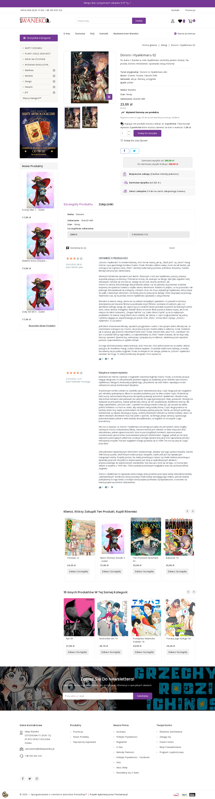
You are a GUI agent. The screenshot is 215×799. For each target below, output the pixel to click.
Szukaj (139, 20)
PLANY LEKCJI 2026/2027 (37, 53)
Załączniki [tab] (106, 204)
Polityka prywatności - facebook (133, 757)
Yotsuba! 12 (73, 557)
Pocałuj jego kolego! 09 (178, 638)
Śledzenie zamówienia (171, 731)
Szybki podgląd (91, 521)
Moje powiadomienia (170, 747)
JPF (26, 92)
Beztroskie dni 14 (108, 638)
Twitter (30, 779)
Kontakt (175, 10)
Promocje (190, 10)
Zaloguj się (165, 736)
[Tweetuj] (134, 150)
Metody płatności (125, 752)
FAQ (92, 33)
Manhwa (29, 70)
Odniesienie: (126, 98)
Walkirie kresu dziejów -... (35, 260)
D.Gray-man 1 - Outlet (33, 209)
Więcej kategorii (31, 98)
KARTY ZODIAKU (33, 48)
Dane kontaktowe (31, 725)
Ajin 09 (69, 638)
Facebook (23, 779)
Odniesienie (73, 220)
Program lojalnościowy (172, 752)
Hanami (29, 86)
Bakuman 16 (172, 557)
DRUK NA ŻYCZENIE (35, 59)
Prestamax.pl (121, 794)
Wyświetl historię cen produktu (140, 112)
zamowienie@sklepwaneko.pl (39, 748)
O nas (66, 33)
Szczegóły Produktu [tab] (78, 204)
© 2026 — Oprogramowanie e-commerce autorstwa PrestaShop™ (54, 794)
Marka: (123, 89)
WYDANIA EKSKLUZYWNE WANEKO (38, 64)
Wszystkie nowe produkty (42, 325)
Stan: (123, 94)
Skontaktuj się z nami (127, 772)
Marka (70, 214)
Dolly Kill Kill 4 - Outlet (33, 311)
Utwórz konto (167, 742)
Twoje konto (164, 725)
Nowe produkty (81, 736)
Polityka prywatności (126, 736)
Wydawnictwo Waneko (125, 33)
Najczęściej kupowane (84, 742)
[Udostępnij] (125, 150)
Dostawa (80, 33)
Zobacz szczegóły (78, 571)
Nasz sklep (122, 767)
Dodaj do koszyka (147, 133)
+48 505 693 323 (53, 10)
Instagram (37, 779)
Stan (69, 224)
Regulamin (121, 742)
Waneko (29, 75)
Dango (28, 81)
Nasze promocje (186, 33)
